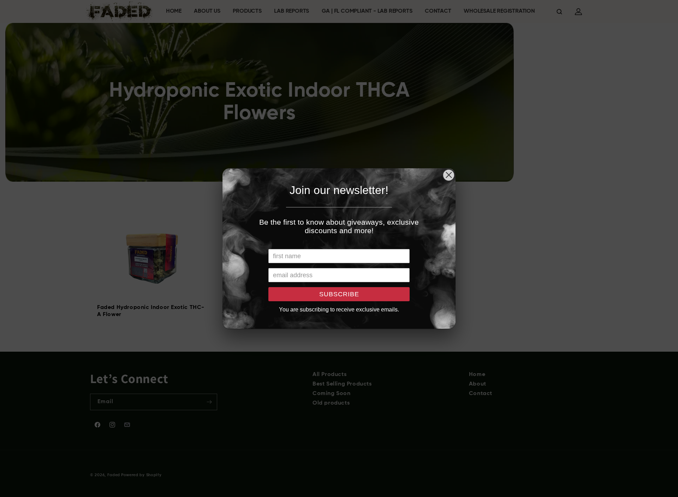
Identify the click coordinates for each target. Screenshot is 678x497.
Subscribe (339, 294)
